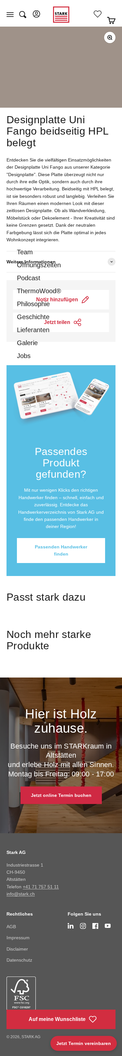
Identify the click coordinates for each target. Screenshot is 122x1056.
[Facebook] (95, 926)
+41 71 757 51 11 (41, 886)
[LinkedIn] (71, 926)
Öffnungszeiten (39, 265)
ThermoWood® (39, 290)
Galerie (27, 342)
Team (25, 252)
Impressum (18, 937)
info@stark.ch (21, 893)
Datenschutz (19, 960)
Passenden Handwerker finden (61, 550)
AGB (11, 926)
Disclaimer (17, 949)
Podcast (28, 278)
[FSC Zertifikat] (31, 999)
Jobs (24, 355)
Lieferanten (33, 329)
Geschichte (33, 316)
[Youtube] (108, 926)
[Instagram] (83, 926)
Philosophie (33, 303)
